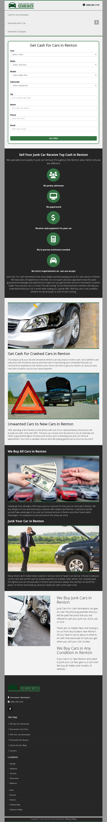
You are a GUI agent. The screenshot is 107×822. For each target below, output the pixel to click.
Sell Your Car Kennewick (20, 735)
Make (12, 61)
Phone (13, 115)
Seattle (13, 764)
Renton (13, 800)
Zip (11, 94)
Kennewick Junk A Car (19, 729)
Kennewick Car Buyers (19, 740)
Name (13, 104)
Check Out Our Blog (18, 745)
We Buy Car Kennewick (19, 724)
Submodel (14, 82)
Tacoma (13, 773)
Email (12, 125)
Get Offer (53, 138)
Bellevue (13, 783)
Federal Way (15, 805)
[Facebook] (96, 22)
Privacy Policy (70, 819)
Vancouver (14, 778)
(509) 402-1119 (92, 5)
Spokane (13, 769)
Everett (13, 795)
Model (13, 71)
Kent (12, 790)
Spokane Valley (16, 809)
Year (12, 50)
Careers (13, 751)
